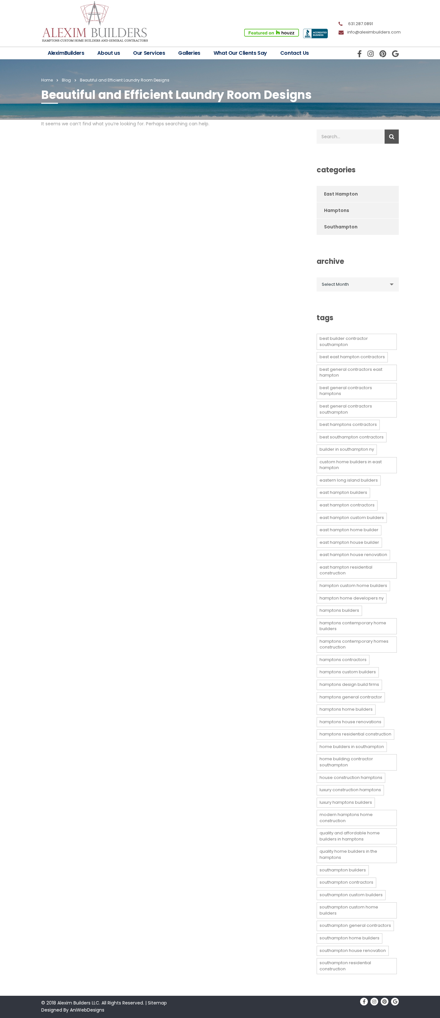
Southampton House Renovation (353, 950)
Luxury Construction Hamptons (350, 790)
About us (108, 53)
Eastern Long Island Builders (349, 480)
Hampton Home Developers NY (352, 598)
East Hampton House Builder (349, 542)
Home (47, 80)
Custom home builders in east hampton (351, 465)
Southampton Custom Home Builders (349, 910)
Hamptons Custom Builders (348, 672)
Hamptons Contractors (343, 660)
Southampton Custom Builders (351, 895)
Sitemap (157, 1003)
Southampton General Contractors (355, 925)
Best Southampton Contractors (352, 437)
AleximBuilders (66, 53)
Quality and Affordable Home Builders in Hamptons (350, 836)
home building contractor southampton (346, 762)
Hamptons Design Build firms (349, 684)
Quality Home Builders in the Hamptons (348, 854)
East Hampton (341, 194)
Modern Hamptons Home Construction (346, 818)
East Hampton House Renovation (353, 555)
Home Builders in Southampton (352, 747)
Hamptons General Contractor (351, 697)
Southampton (341, 227)
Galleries (189, 53)
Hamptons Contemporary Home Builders (353, 626)
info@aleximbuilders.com (374, 32)
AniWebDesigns (87, 1010)
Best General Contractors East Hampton (351, 372)
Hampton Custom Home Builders (353, 585)
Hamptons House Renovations (350, 722)
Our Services (149, 53)
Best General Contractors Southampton (346, 409)
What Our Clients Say (240, 53)
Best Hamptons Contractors (348, 424)
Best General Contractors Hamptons (346, 391)
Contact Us (294, 53)
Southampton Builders (343, 870)
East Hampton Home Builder (349, 530)
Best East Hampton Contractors (352, 357)
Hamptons (336, 210)
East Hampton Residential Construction (346, 570)
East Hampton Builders (343, 492)
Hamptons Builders (339, 610)
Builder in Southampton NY (347, 449)
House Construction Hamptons (351, 777)
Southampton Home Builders (349, 938)
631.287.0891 (360, 24)
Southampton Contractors (346, 882)
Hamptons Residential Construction (355, 734)
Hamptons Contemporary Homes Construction (354, 644)
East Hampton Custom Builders (352, 517)
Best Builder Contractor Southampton (344, 341)
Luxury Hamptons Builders (346, 802)
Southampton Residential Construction (345, 966)
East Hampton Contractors (347, 505)
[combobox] (358, 284)
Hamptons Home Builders (346, 709)
